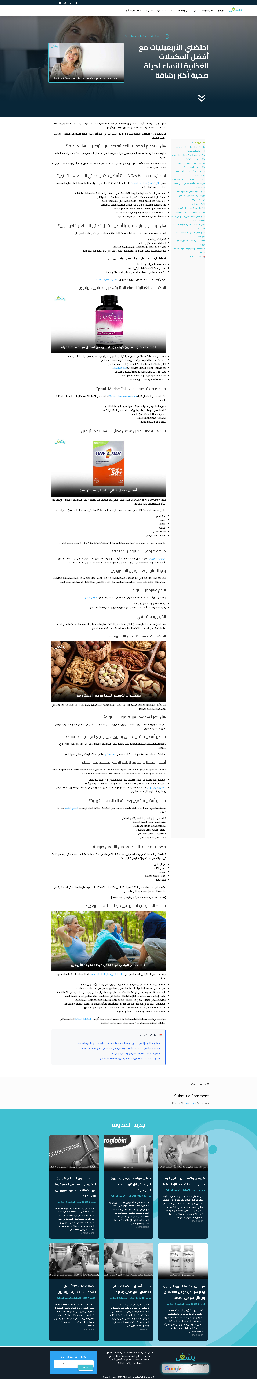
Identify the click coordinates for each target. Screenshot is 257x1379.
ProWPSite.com (144, 1377)
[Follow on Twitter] (70, 3)
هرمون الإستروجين (157, 558)
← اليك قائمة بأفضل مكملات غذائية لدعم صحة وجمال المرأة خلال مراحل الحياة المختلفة (122, 1048)
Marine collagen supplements (123, 396)
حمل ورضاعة (184, 10)
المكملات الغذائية (83, 1019)
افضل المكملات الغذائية (141, 10)
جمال (195, 10)
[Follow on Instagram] (64, 3)
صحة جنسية (162, 10)
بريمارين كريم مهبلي (156, 787)
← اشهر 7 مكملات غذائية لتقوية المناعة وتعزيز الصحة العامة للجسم (131, 1058)
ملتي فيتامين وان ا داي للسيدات (145, 183)
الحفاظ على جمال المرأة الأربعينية (106, 974)
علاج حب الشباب (120, 368)
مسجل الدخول (190, 1103)
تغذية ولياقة (208, 10)
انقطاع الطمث (71, 808)
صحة (173, 10)
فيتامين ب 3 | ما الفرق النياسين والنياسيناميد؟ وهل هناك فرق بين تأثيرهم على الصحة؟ (184, 1292)
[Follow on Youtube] (60, 3)
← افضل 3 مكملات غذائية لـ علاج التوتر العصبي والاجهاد (137, 1053)
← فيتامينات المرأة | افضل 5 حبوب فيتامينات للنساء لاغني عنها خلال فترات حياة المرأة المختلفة (119, 1043)
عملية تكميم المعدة (106, 279)
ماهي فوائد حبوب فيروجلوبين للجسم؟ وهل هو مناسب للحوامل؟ (131, 1184)
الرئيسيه (220, 10)
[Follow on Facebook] (76, 3)
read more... (196, 1221)
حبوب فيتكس (110, 754)
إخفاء (191, 142)
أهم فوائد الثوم (91, 597)
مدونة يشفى (154, 36)
